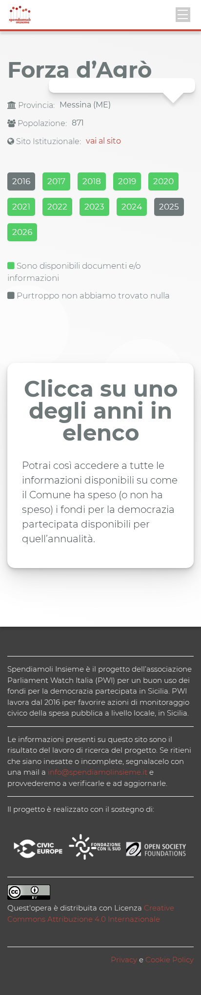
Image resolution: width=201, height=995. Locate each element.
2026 (22, 232)
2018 (91, 181)
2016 (21, 181)
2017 (56, 181)
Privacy (124, 959)
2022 (57, 207)
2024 (131, 207)
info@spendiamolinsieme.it (97, 772)
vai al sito (103, 141)
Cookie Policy (169, 959)
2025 (169, 207)
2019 (127, 181)
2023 (94, 207)
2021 (21, 207)
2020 (163, 181)
